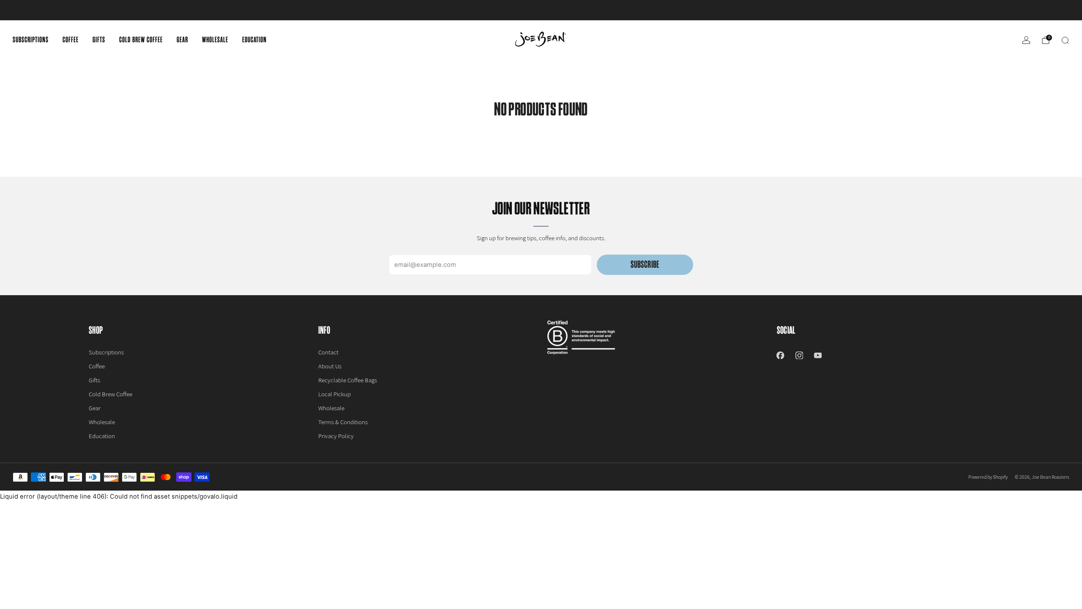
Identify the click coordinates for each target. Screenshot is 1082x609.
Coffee (71, 40)
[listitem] (541, 10)
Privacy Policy (336, 436)
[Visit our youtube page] (818, 355)
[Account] (1026, 40)
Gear (182, 40)
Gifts (99, 40)
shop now (607, 10)
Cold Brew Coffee (141, 40)
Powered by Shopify (988, 477)
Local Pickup (334, 394)
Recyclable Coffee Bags (347, 380)
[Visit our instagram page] (799, 355)
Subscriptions (31, 40)
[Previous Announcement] (59, 10)
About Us (330, 366)
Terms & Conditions (343, 422)
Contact (328, 352)
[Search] (1065, 40)
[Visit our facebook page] (780, 355)
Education (254, 40)
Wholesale (215, 40)
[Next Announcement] (1022, 10)
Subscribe (645, 264)
